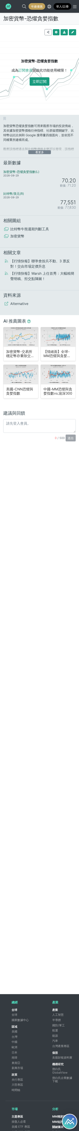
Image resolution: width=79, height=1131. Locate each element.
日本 (14, 1052)
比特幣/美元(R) (13, 193)
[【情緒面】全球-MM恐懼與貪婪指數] (58, 337)
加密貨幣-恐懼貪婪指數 (30, 18)
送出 (71, 438)
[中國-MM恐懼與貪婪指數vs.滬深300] (58, 374)
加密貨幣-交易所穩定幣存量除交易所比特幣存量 (20, 354)
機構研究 (58, 1064)
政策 (14, 1074)
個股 (55, 1052)
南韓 (14, 1057)
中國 (14, 1042)
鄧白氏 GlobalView (60, 1070)
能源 (55, 1035)
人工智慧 (58, 1014)
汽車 (55, 1040)
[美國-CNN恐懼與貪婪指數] (20, 374)
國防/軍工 (58, 1025)
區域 (14, 1026)
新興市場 (17, 1068)
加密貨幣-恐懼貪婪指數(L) (21, 172)
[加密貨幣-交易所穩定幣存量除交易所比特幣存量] (20, 337)
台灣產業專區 (60, 1046)
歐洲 (14, 1047)
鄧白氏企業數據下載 (62, 1079)
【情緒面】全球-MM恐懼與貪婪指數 (57, 354)
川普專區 (17, 1084)
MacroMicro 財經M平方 (8, 6)
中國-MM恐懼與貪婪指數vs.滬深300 (57, 391)
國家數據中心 (20, 1020)
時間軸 (16, 1090)
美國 (14, 1031)
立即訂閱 (39, 81)
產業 (55, 1010)
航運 (55, 1030)
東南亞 (16, 1063)
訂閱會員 (25, 70)
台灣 (14, 1036)
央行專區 (17, 1079)
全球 (14, 1010)
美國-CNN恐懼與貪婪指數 (19, 391)
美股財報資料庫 (62, 1057)
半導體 (56, 1020)
